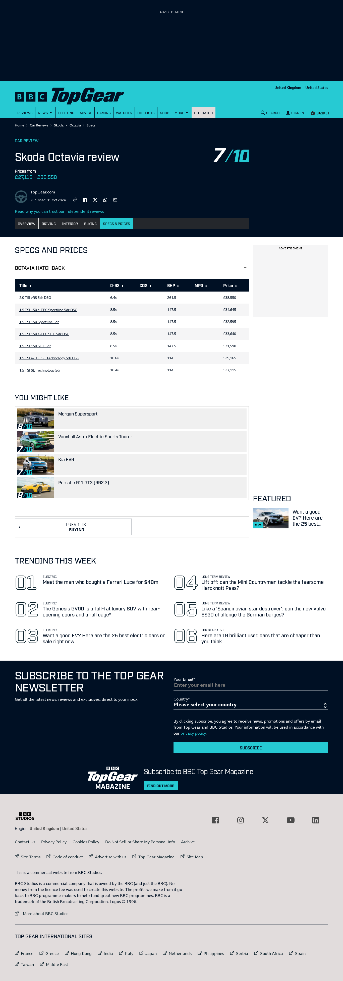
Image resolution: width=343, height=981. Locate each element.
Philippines (214, 953)
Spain (300, 953)
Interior (70, 223)
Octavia (75, 125)
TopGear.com (42, 191)
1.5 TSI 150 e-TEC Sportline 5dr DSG (48, 310)
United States (316, 87)
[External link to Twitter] (265, 820)
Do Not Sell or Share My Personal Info (140, 841)
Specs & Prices (116, 223)
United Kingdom (287, 87)
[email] (115, 199)
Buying (90, 223)
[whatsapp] (105, 199)
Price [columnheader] (228, 285)
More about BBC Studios (41, 913)
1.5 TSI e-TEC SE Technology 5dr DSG (49, 358)
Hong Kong (81, 953)
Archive (188, 841)
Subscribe (251, 747)
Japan (151, 953)
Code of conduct (67, 856)
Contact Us (25, 841)
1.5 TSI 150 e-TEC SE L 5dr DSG (44, 334)
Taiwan (27, 964)
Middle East (57, 964)
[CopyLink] (75, 199)
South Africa (271, 953)
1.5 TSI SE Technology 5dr (40, 370)
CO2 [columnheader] (143, 285)
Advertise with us (110, 856)
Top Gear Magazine (156, 856)
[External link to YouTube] (290, 820)
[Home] (76, 95)
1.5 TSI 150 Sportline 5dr (39, 322)
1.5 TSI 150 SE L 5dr (35, 346)
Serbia (242, 953)
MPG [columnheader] (199, 285)
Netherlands (180, 953)
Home (19, 125)
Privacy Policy (54, 841)
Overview (26, 223)
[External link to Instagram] (241, 820)
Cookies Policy (86, 841)
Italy (129, 953)
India (108, 953)
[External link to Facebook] (215, 820)
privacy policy (193, 733)
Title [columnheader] (23, 285)
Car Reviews (39, 125)
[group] (132, 328)
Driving (49, 223)
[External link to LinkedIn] (316, 820)
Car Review (27, 140)
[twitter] (95, 199)
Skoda (59, 125)
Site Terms (30, 856)
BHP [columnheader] (171, 285)
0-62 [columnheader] (115, 285)
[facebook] (85, 199)
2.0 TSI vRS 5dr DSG (35, 297)
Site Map (195, 856)
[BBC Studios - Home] (27, 816)
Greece (52, 953)
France (27, 953)
